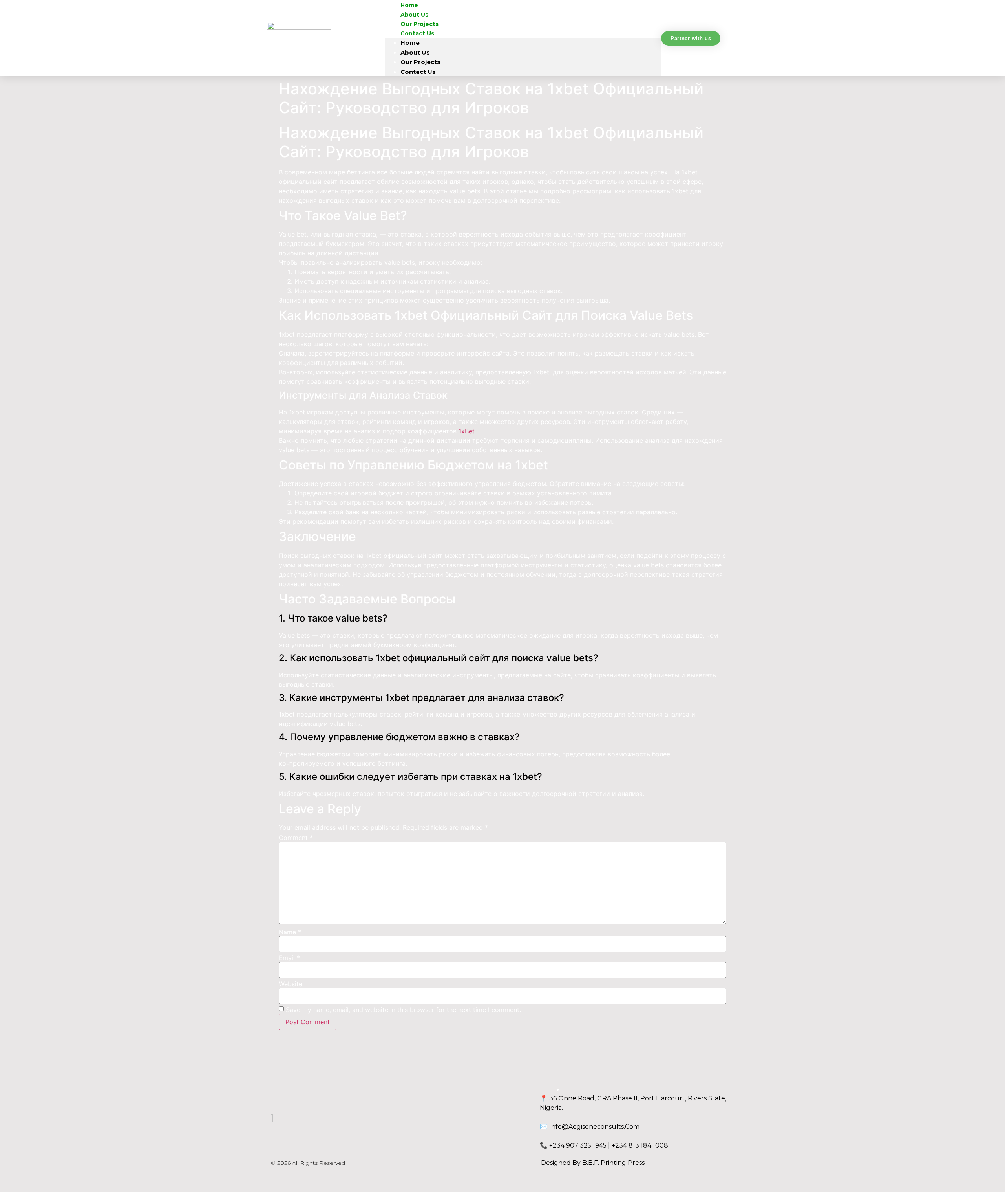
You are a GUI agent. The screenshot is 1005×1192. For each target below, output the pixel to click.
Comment (296, 837)
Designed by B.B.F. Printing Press (593, 1162)
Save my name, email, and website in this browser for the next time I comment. (403, 1010)
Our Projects (420, 62)
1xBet (467, 431)
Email (289, 958)
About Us (415, 52)
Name (290, 932)
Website (290, 984)
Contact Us (417, 33)
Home (410, 42)
